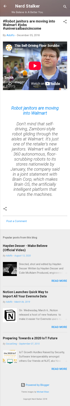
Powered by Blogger (37, 385)
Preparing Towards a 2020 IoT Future (30, 338)
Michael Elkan (43, 392)
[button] (65, 22)
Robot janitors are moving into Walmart (35, 111)
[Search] (65, 7)
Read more (59, 280)
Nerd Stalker (27, 6)
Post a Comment (16, 221)
